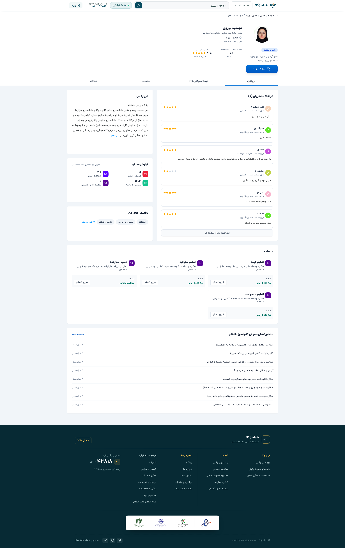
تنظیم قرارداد (221, 482)
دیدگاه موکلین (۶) (198, 81)
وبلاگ (189, 462)
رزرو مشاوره (259, 68)
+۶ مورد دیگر (88, 222)
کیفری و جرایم (148, 469)
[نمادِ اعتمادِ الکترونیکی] (205, 522)
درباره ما (187, 469)
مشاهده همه (78, 334)
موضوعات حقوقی (148, 455)
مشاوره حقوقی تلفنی (217, 475)
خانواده (152, 462)
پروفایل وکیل (263, 462)
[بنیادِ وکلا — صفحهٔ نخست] (266, 439)
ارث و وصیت (149, 495)
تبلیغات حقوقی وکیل (258, 475)
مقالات (93, 81)
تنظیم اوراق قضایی (218, 488)
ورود (74, 5)
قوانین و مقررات (183, 482)
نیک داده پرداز (81, 540)
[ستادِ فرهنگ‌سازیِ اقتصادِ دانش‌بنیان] (183, 522)
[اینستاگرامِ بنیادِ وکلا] (112, 540)
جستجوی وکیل (220, 462)
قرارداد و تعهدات (147, 482)
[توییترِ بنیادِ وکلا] (120, 540)
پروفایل (251, 81)
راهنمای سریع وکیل (259, 469)
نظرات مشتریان (184, 488)
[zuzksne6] (262, 34)
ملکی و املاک (149, 475)
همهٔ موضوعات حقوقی (144, 502)
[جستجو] (138, 5)
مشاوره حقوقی (220, 469)
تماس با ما (186, 475)
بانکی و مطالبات (147, 488)
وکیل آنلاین (117, 5)
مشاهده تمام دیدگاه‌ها (217, 233)
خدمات (146, 81)
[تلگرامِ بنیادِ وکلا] (105, 540)
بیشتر (114, 135)
